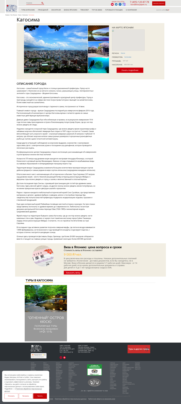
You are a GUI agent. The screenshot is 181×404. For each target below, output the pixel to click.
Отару (70, 378)
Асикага (33, 366)
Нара (57, 381)
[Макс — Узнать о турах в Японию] (124, 4)
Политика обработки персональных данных (71, 399)
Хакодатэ (125, 376)
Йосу (45, 363)
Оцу (70, 379)
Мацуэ (58, 363)
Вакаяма (33, 370)
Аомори (33, 364)
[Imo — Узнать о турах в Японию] (120, 4)
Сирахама (113, 367)
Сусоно (112, 369)
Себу (70, 387)
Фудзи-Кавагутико (128, 367)
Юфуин (137, 364)
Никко (58, 388)
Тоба (111, 379)
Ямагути (137, 367)
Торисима (113, 385)
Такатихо (113, 375)
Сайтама (71, 382)
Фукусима (125, 375)
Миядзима (59, 372)
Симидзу (71, 390)
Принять (40, 396)
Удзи (123, 363)
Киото (45, 370)
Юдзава (137, 363)
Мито (57, 369)
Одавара (71, 363)
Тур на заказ (97, 10)
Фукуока (125, 373)
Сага (70, 381)
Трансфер (84, 10)
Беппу (33, 369)
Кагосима (127, 57)
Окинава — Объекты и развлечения (73, 373)
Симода (112, 363)
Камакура (46, 367)
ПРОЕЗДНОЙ (43, 10)
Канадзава (46, 369)
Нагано (58, 376)
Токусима (113, 384)
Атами (33, 367)
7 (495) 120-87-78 (139, 2)
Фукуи (124, 372)
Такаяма (112, 376)
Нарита (58, 382)
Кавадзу (45, 364)
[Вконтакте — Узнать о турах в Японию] (112, 4)
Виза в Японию (70, 10)
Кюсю (123, 53)
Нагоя (58, 379)
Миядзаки (59, 370)
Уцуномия (125, 364)
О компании (131, 10)
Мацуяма (59, 364)
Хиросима (125, 388)
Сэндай (112, 370)
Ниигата (58, 387)
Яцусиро (138, 369)
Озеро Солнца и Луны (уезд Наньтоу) (74, 366)
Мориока (59, 373)
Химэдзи (125, 387)
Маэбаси (58, 366)
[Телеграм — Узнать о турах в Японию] (116, 4)
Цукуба (124, 390)
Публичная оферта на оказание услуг (101, 399)
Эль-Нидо (125, 393)
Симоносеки (114, 364)
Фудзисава (125, 370)
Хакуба (124, 379)
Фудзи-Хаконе (126, 369)
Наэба (58, 385)
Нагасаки (59, 378)
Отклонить (11, 396)
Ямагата (137, 366)
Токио (112, 382)
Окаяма (71, 370)
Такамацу (113, 373)
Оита (70, 369)
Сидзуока (72, 388)
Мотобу (58, 375)
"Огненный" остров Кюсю (46, 320)
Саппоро (71, 385)
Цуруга (124, 391)
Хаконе (124, 378)
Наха (57, 384)
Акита (32, 363)
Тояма (112, 387)
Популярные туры (46, 326)
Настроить (25, 396)
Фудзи (124, 366)
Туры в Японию (28, 10)
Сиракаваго (113, 366)
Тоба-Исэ (113, 381)
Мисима (58, 367)
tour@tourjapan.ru (139, 4)
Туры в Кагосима (39, 280)
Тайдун (112, 372)
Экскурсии (56, 10)
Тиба (111, 378)
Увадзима (113, 388)
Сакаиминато (73, 384)
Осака (70, 376)
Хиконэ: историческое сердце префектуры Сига (128, 383)
